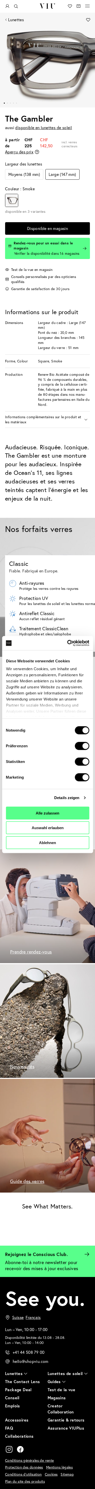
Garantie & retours (66, 1420)
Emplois (12, 1405)
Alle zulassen (47, 813)
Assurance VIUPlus (66, 1428)
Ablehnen (47, 842)
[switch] (82, 746)
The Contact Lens (22, 1381)
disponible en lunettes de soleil (43, 127)
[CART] (78, 6)
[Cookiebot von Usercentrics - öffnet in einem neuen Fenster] (67, 643)
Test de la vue (61, 1389)
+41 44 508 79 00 (28, 1352)
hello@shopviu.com (30, 1361)
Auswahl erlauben (48, 828)
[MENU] (87, 6)
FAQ (9, 1428)
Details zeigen (66, 798)
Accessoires (16, 1420)
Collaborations (19, 1436)
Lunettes (16, 19)
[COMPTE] (7, 6)
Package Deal (18, 1389)
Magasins (57, 1397)
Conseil (12, 1397)
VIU (47, 6)
